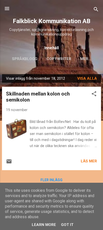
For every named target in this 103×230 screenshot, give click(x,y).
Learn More (44, 224)
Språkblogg (25, 59)
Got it (67, 224)
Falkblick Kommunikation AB (51, 21)
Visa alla (87, 78)
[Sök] (96, 10)
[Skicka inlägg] (9, 163)
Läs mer (89, 161)
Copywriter (58, 59)
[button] (94, 95)
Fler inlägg (51, 180)
